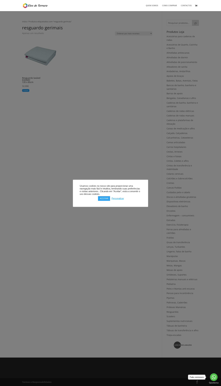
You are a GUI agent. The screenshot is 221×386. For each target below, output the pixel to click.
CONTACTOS (186, 6)
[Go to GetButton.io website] (214, 383)
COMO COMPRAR (169, 6)
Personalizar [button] (118, 198)
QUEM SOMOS (152, 6)
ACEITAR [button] (104, 198)
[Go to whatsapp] (214, 377)
